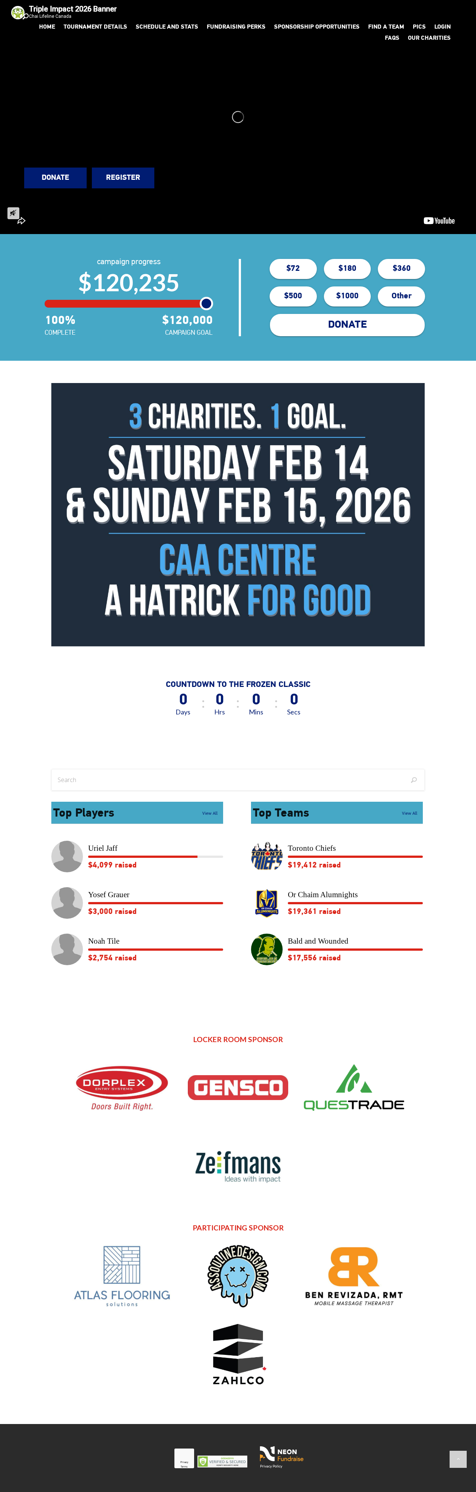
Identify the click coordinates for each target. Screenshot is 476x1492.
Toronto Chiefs (312, 848)
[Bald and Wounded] (267, 949)
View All (210, 813)
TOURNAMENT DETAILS (95, 27)
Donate (55, 178)
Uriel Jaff (103, 848)
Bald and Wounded (318, 941)
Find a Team (386, 27)
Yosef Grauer (108, 894)
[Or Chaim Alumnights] (267, 903)
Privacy (184, 1462)
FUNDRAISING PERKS (236, 27)
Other (402, 296)
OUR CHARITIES (429, 38)
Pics (419, 27)
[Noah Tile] (67, 949)
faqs (392, 38)
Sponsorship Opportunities (317, 27)
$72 (293, 269)
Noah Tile (103, 941)
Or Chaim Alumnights (323, 894)
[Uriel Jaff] (67, 856)
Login (442, 27)
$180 (347, 269)
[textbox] (238, 780)
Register (123, 178)
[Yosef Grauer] (67, 903)
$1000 (347, 296)
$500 (293, 296)
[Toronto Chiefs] (267, 856)
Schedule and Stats (167, 27)
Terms (184, 1467)
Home (47, 27)
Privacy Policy (271, 1466)
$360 (402, 269)
